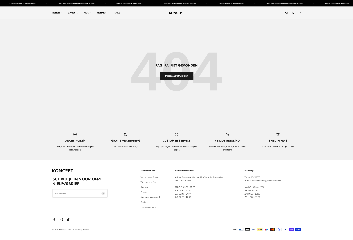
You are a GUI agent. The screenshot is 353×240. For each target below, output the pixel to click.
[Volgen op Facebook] (54, 219)
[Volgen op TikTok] (68, 219)
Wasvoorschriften (148, 182)
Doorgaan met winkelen (176, 76)
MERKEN (101, 13)
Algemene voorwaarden (151, 197)
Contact (144, 202)
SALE (117, 13)
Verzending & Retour (150, 177)
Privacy (144, 192)
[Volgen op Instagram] (61, 219)
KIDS (86, 13)
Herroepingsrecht (148, 207)
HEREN (56, 13)
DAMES (72, 13)
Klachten (144, 187)
